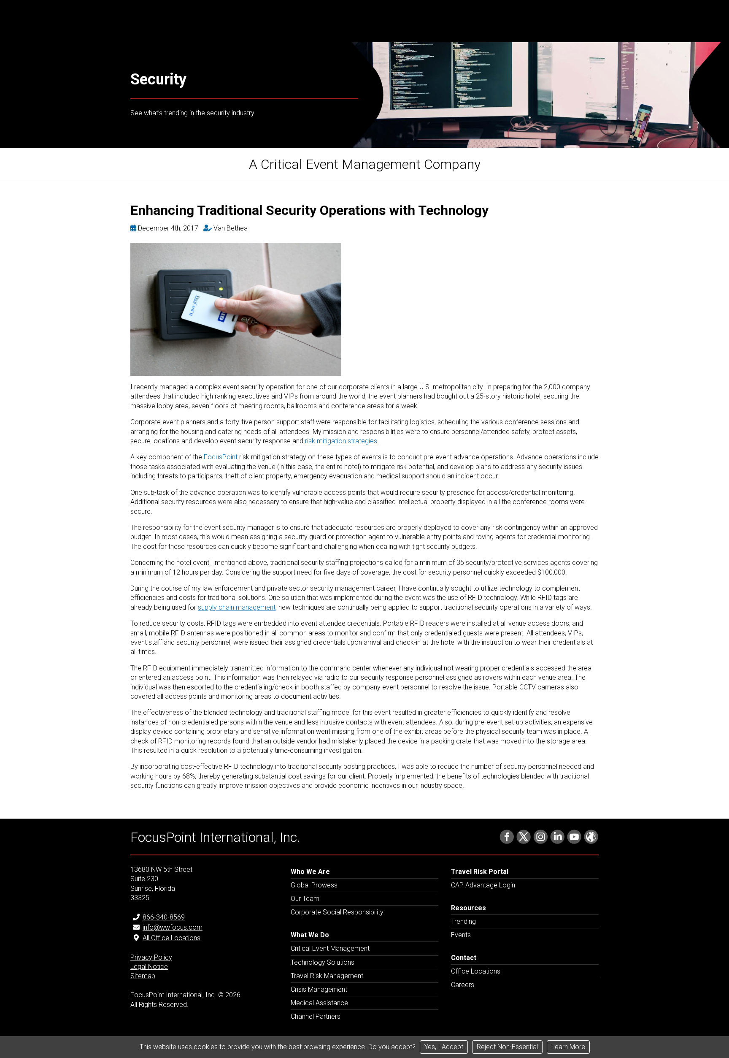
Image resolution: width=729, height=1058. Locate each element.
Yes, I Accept (443, 1047)
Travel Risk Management (327, 976)
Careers (462, 985)
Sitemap (142, 976)
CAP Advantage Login (483, 885)
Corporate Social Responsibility (337, 912)
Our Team (305, 899)
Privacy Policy (151, 957)
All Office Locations (171, 938)
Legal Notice (149, 967)
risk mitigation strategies (341, 441)
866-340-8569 (164, 917)
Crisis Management (319, 989)
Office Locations (475, 971)
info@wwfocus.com (172, 927)
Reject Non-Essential (507, 1047)
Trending (463, 921)
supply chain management (236, 607)
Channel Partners (315, 1016)
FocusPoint (221, 457)
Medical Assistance (319, 1003)
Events (461, 935)
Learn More (568, 1047)
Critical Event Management (330, 948)
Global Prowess (314, 885)
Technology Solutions (322, 962)
